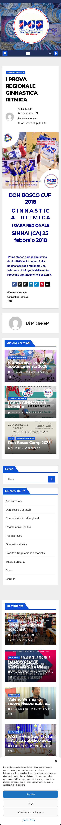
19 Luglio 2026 (20, 672)
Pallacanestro (14, 535)
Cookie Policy (29, 820)
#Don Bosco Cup (28, 123)
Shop (9, 570)
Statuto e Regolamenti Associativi (26, 553)
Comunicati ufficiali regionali (23, 518)
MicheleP (26, 109)
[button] (56, 761)
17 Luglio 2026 (20, 709)
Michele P (35, 413)
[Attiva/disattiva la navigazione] (28, 53)
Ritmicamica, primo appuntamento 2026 (27, 364)
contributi (14, 658)
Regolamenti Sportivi (18, 527)
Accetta (31, 794)
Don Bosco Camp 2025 (29, 442)
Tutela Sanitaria (15, 561)
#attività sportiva (27, 118)
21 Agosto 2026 (20, 635)
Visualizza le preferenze (30, 812)
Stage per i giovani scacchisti (25, 627)
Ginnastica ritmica (16, 544)
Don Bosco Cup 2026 (18, 509)
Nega (30, 803)
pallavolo (14, 695)
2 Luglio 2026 (19, 746)
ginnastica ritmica (15, 73)
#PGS (42, 123)
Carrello (10, 579)
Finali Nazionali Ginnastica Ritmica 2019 (17, 297)
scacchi (12, 621)
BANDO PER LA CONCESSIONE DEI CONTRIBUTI (25, 666)
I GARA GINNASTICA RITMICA (27, 404)
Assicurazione (14, 501)
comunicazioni (15, 732)
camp (11, 438)
